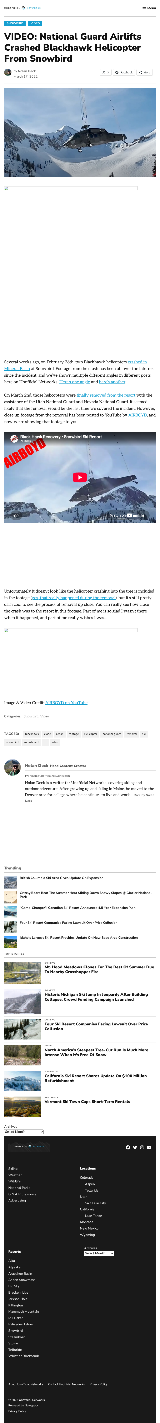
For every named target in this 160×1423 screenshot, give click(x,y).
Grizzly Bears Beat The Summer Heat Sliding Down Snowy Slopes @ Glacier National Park (85, 895)
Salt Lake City (95, 1203)
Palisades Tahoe (20, 1324)
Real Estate (51, 1098)
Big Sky (14, 1286)
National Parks (19, 1188)
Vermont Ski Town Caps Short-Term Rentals (87, 1101)
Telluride (92, 1190)
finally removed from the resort (106, 395)
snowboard (31, 742)
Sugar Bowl (52, 1072)
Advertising (17, 1200)
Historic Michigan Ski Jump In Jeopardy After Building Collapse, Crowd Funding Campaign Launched (96, 997)
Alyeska (14, 1267)
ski (144, 734)
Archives (10, 1126)
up (45, 742)
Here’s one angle (74, 382)
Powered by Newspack (23, 1405)
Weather (15, 1175)
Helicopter (90, 734)
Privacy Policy (99, 1384)
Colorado (87, 1177)
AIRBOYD (137, 415)
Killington (15, 1305)
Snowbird (15, 23)
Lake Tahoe (93, 1216)
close (47, 734)
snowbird (12, 742)
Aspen (90, 1184)
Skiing (48, 1046)
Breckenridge (18, 1292)
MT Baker (15, 1318)
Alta (11, 1261)
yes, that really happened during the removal (74, 597)
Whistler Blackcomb (23, 1356)
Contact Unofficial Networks (66, 1384)
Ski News (50, 963)
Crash (60, 734)
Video (35, 23)
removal (131, 734)
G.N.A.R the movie (22, 1194)
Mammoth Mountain (23, 1311)
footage (74, 734)
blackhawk (32, 734)
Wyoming (87, 1235)
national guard (111, 734)
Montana (86, 1222)
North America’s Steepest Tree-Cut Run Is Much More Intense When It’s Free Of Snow (96, 1052)
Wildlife (14, 1181)
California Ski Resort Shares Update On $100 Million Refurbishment (96, 1078)
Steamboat (16, 1337)
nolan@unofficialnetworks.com (50, 776)
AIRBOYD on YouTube (66, 702)
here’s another (112, 382)
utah (55, 742)
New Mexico (89, 1228)
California (87, 1209)
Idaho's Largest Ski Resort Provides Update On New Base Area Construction (79, 938)
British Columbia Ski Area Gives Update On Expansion (61, 878)
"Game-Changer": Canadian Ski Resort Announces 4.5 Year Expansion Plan (77, 908)
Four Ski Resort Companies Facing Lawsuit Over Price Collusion (68, 923)
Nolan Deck (27, 71)
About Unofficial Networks (25, 1384)
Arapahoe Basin (20, 1273)
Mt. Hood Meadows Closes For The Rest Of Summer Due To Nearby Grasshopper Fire (99, 969)
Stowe (13, 1343)
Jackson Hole (18, 1299)
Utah (83, 1196)
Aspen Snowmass (21, 1280)
